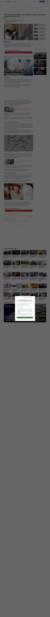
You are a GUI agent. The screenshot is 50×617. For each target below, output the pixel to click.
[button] (25, 307)
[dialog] (25, 308)
